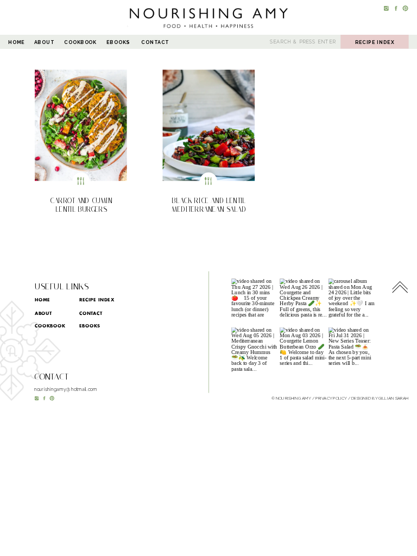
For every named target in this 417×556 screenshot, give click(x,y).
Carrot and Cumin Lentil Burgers (81, 205)
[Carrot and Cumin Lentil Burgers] (81, 125)
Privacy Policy (331, 397)
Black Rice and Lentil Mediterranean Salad (209, 205)
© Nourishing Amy (291, 397)
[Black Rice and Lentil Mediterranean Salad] (209, 125)
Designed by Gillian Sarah (380, 397)
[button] (81, 125)
